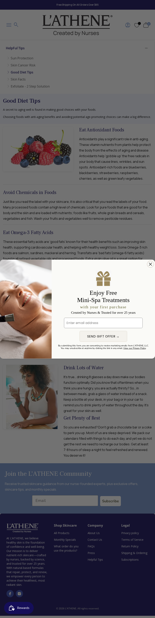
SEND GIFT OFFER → (103, 336)
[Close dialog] (150, 264)
